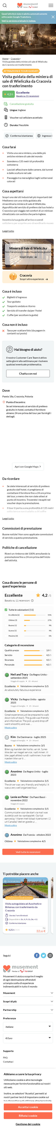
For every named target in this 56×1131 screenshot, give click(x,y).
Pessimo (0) (13, 636)
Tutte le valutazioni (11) (21, 609)
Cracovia (15, 58)
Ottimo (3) (13, 620)
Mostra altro (11, 727)
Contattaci (8, 1061)
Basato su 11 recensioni (27, 96)
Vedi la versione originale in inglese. (19, 20)
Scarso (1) (13, 630)
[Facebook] (36, 955)
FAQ (5, 1057)
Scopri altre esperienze (32, 278)
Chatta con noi (28, 373)
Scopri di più (26, 256)
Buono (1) (13, 625)
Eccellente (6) (14, 615)
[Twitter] (43, 955)
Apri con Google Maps (27, 466)
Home (5, 58)
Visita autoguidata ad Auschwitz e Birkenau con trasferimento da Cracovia (23, 907)
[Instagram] (50, 955)
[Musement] (27, 5)
